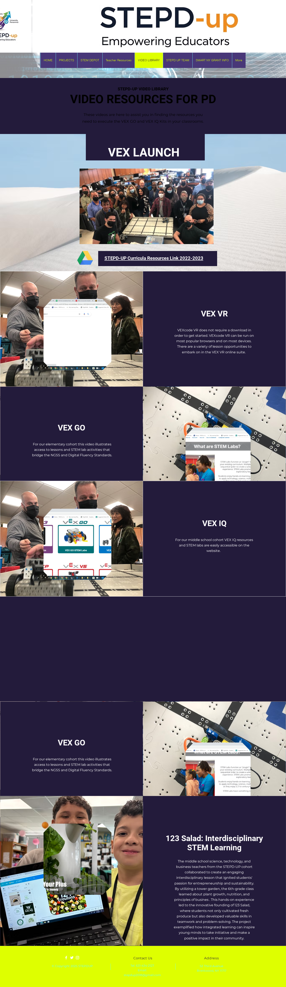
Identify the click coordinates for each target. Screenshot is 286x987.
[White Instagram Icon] (77, 957)
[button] (208, 239)
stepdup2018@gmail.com (142, 975)
